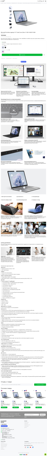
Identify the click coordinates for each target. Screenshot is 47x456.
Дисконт (25, 427)
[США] (3, 52)
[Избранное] (44, 55)
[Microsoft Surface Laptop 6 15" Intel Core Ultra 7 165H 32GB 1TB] (40, 395)
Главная (2, 3)
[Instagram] (25, 447)
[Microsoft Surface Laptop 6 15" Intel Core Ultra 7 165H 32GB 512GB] (29, 395)
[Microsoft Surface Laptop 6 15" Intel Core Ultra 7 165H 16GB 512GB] (17, 395)
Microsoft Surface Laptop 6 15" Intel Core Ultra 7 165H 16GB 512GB (17, 405)
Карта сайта (27, 452)
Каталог (5, 3)
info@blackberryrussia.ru (5, 428)
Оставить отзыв (40, 384)
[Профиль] (42, 1)
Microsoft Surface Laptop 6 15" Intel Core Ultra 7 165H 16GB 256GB (5, 405)
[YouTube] (30, 447)
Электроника (26, 426)
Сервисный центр (3, 446)
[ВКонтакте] (33, 447)
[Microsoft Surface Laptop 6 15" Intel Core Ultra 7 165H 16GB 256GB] (6, 395)
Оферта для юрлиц (4, 445)
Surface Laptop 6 (20, 3)
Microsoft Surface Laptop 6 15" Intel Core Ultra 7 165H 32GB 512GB (28, 405)
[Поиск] (38, 1)
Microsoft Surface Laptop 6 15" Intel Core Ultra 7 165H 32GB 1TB (40, 404)
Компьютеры (9, 3)
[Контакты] (40, 1)
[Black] (5, 47)
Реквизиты (2, 442)
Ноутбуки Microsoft (14, 3)
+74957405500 (3, 424)
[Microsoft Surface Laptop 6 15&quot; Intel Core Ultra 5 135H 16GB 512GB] (25, 18)
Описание (24, 61)
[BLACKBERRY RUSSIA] (3, 1)
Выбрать (4, 407)
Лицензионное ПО (27, 424)
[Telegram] (28, 447)
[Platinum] (3, 47)
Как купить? (3, 449)
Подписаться (42, 414)
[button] (13, 18)
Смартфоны (26, 423)
